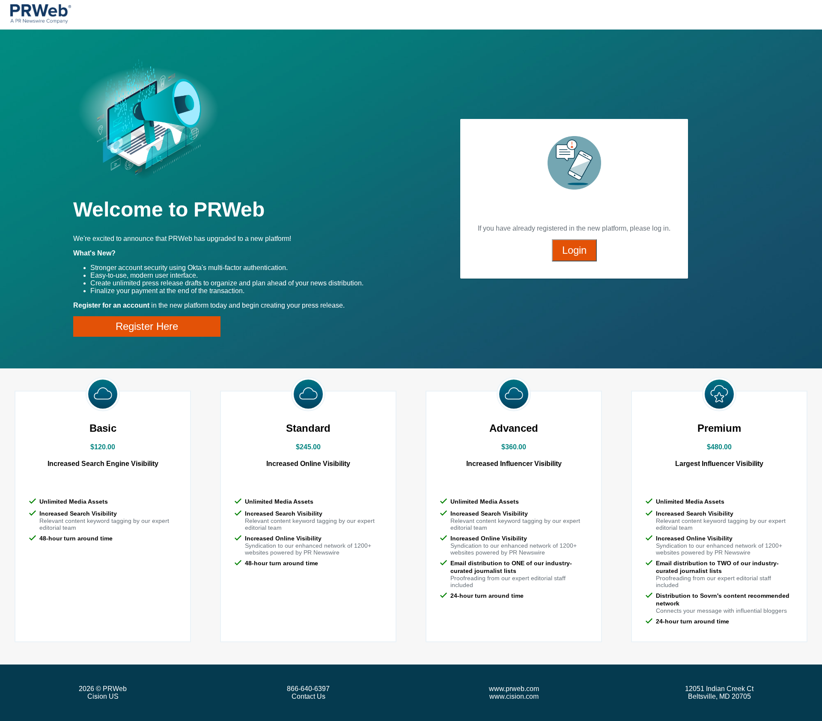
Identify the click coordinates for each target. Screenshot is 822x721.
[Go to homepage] (40, 14)
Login (574, 250)
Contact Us (308, 696)
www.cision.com (514, 696)
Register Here (147, 326)
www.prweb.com (514, 688)
